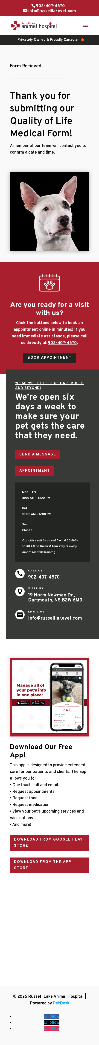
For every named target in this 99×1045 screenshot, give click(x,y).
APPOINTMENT (34, 471)
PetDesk (61, 1003)
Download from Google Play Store (48, 842)
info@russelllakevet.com (55, 618)
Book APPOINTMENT (49, 358)
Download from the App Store (42, 865)
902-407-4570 (50, 6)
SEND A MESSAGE (37, 454)
